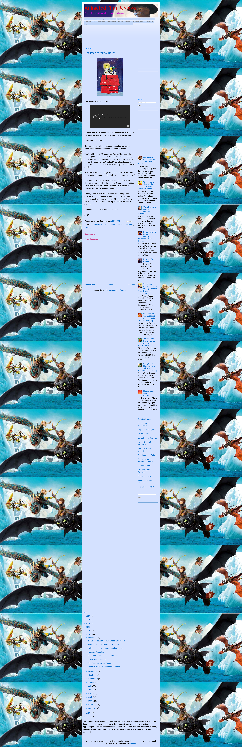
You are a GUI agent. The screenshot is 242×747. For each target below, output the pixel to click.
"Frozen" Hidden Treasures (90, 21)
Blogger (132, 744)
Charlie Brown (114, 225)
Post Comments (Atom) (116, 290)
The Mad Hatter (144, 476)
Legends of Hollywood (147, 430)
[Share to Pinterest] (131, 221)
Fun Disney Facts (136, 19)
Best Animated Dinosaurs (102, 24)
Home (87, 19)
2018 (88, 623)
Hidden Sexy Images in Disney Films (147, 19)
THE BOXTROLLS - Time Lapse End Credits (106, 641)
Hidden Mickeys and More (111, 21)
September (93, 679)
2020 (88, 616)
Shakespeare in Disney (149, 21)
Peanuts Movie (127, 225)
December (93, 638)
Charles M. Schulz (99, 225)
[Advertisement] (121, 36)
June (90, 690)
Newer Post (90, 285)
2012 (88, 717)
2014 (88, 634)
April (90, 697)
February (92, 705)
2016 (88, 627)
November (93, 671)
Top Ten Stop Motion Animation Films (124, 19)
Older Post (130, 285)
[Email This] (126, 221)
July (90, 686)
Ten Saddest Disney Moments (138, 21)
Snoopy (87, 228)
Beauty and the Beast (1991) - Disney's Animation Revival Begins (147, 236)
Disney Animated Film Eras (110, 19)
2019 (88, 620)
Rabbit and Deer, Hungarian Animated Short (106, 648)
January (92, 708)
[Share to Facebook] (130, 221)
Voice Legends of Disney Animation (126, 24)
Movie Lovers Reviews (147, 438)
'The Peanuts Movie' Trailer (100, 52)
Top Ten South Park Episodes (91, 24)
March (91, 701)
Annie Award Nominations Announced (104, 667)
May (90, 693)
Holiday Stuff (143, 434)
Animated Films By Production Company (97, 19)
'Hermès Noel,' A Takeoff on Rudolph (103, 644)
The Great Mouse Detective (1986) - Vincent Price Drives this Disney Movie (147, 288)
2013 (88, 713)
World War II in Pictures (147, 455)
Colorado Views (144, 466)
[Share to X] (129, 221)
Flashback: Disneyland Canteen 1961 (104, 656)
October (92, 675)
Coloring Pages (144, 419)
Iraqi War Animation (96, 652)
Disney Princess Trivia (101, 21)
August (91, 682)
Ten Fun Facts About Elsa (113, 24)
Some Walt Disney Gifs (97, 659)
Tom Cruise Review (146, 487)
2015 (88, 631)
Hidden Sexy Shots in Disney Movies (150, 393)
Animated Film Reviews (110, 8)
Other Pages (120, 21)
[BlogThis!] (127, 221)
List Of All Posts (127, 21)
